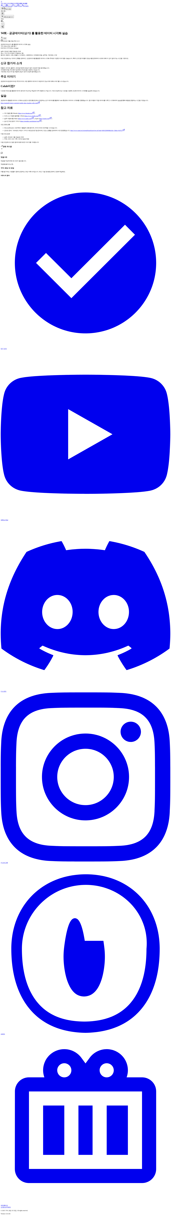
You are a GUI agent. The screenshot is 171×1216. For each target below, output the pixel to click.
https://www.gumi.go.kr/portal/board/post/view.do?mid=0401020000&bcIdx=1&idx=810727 (96, 130)
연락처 (8, 1207)
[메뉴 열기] (2, 13)
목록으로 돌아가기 (8, 17)
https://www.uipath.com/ (31, 116)
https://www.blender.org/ (25, 113)
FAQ (5, 1207)
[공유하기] (2, 26)
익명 (5, 38)
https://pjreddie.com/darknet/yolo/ (30, 121)
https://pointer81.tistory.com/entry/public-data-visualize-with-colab (19, 103)
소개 (2, 1207)
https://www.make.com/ (25, 118)
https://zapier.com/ (44, 118)
